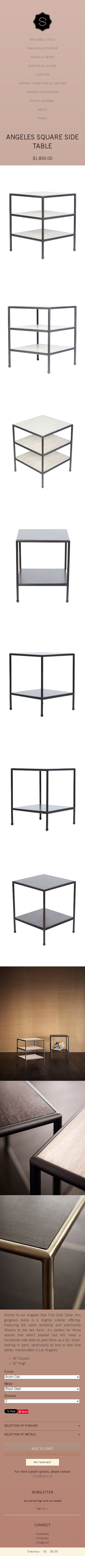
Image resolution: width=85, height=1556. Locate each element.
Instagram (42, 1542)
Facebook (42, 1534)
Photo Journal (42, 101)
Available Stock (42, 40)
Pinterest (42, 1538)
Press (42, 118)
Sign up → (42, 1508)
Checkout (33, 1552)
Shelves (10, 1396)
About (42, 110)
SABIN (42, 22)
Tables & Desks (42, 57)
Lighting (42, 75)
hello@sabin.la (42, 1476)
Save (25, 1411)
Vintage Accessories (42, 92)
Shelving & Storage (42, 48)
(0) (45, 1552)
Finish (9, 1372)
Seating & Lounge (42, 66)
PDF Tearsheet (43, 1463)
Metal (8, 1384)
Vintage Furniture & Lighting (42, 83)
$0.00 (54, 1552)
